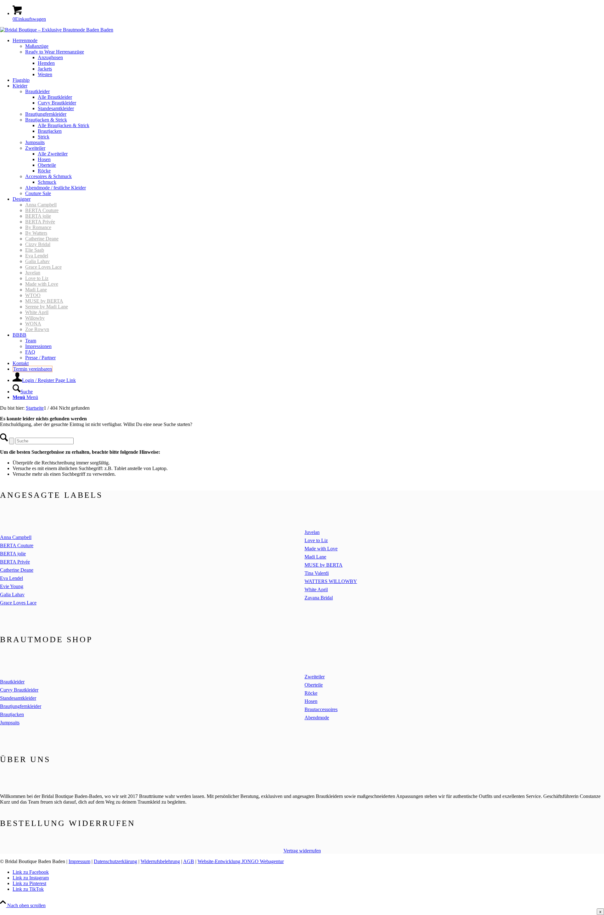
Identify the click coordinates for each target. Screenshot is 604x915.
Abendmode (317, 717)
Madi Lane (36, 289)
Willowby (35, 318)
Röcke (311, 693)
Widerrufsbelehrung (160, 861)
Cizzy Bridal (37, 244)
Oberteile (314, 685)
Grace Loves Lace (43, 267)
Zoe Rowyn (37, 329)
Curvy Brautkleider (19, 690)
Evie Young (11, 586)
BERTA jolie (38, 216)
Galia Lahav (37, 261)
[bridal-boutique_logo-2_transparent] (56, 29)
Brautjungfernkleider (20, 706)
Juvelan (32, 272)
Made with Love (41, 284)
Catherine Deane (42, 238)
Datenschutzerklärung (115, 861)
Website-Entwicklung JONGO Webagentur (241, 861)
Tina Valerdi (317, 573)
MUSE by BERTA (44, 301)
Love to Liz (36, 278)
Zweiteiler (315, 676)
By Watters (36, 233)
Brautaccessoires (321, 709)
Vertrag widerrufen (302, 850)
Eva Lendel (36, 255)
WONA (33, 323)
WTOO (33, 295)
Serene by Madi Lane (46, 306)
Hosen (311, 701)
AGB (188, 861)
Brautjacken (12, 714)
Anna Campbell (41, 204)
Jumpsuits (10, 722)
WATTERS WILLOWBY (331, 581)
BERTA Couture (42, 210)
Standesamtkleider (18, 698)
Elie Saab (34, 250)
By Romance (38, 227)
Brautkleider (12, 681)
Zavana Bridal (319, 597)
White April (36, 312)
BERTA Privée (40, 221)
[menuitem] (308, 57)
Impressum (79, 861)
